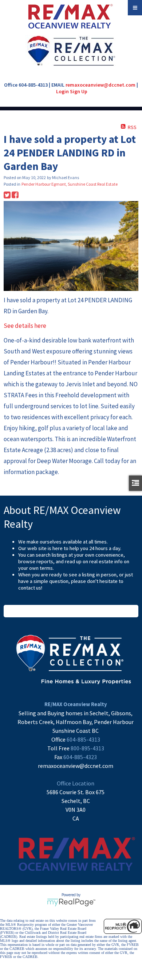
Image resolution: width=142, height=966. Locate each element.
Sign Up (78, 91)
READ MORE (71, 611)
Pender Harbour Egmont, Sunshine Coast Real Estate (69, 184)
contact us (29, 587)
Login (62, 91)
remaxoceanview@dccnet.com (100, 85)
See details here (25, 326)
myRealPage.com (71, 902)
